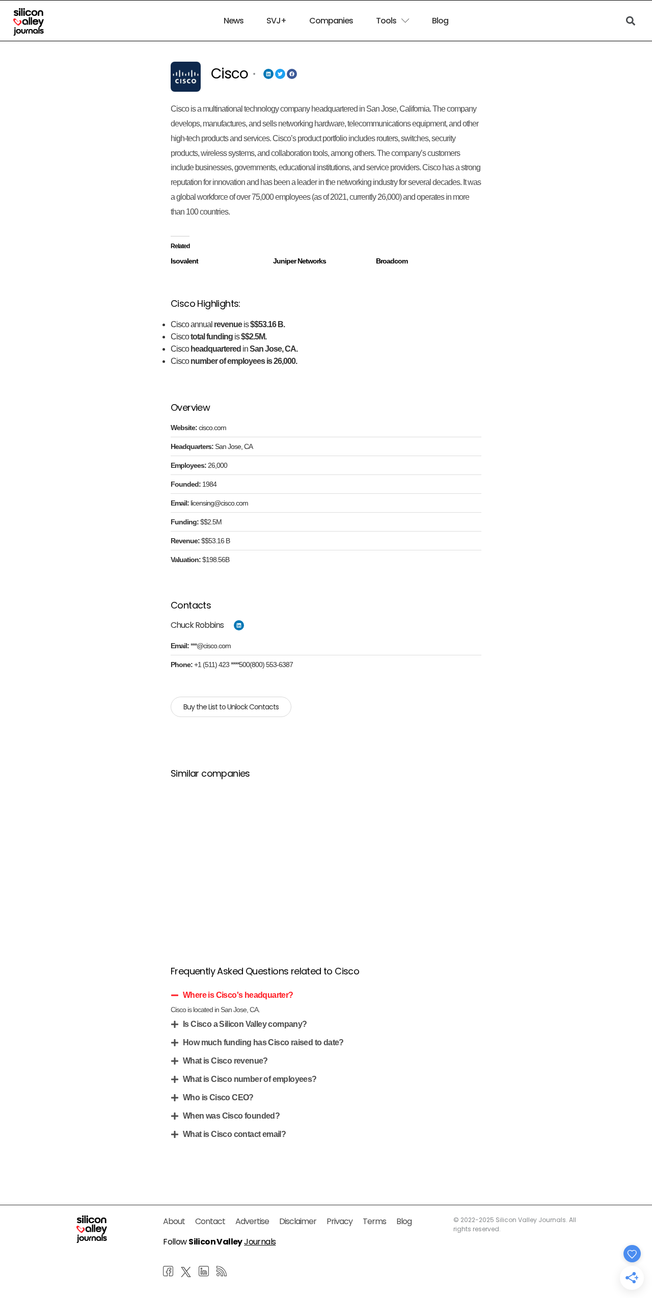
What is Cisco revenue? (225, 1060)
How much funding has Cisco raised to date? (263, 1042)
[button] (326, 995)
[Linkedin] (268, 74)
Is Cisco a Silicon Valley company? (245, 1024)
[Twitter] (280, 74)
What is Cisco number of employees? (250, 1079)
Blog (440, 21)
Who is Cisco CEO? (218, 1097)
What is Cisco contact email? (234, 1134)
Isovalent (184, 261)
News (233, 21)
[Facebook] (292, 74)
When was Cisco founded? (231, 1115)
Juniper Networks (299, 261)
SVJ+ (276, 21)
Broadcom (392, 261)
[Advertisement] (326, 859)
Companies (331, 21)
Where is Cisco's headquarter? (238, 995)
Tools (386, 21)
